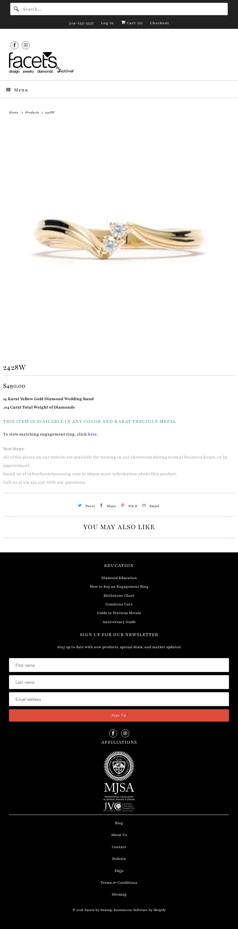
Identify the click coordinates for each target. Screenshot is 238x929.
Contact (119, 846)
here (92, 434)
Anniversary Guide (119, 621)
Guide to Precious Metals (119, 612)
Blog (119, 823)
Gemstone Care (119, 604)
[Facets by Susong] (119, 64)
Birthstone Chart (119, 595)
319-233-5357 (81, 22)
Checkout (159, 22)
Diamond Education (119, 577)
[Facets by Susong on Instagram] (26, 45)
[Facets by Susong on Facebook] (15, 45)
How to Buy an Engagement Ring (119, 586)
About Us (119, 834)
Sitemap (119, 894)
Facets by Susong (98, 910)
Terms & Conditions (119, 882)
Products (32, 112)
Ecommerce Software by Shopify (140, 910)
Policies (119, 858)
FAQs (119, 870)
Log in (107, 22)
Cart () (134, 22)
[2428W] (119, 238)
